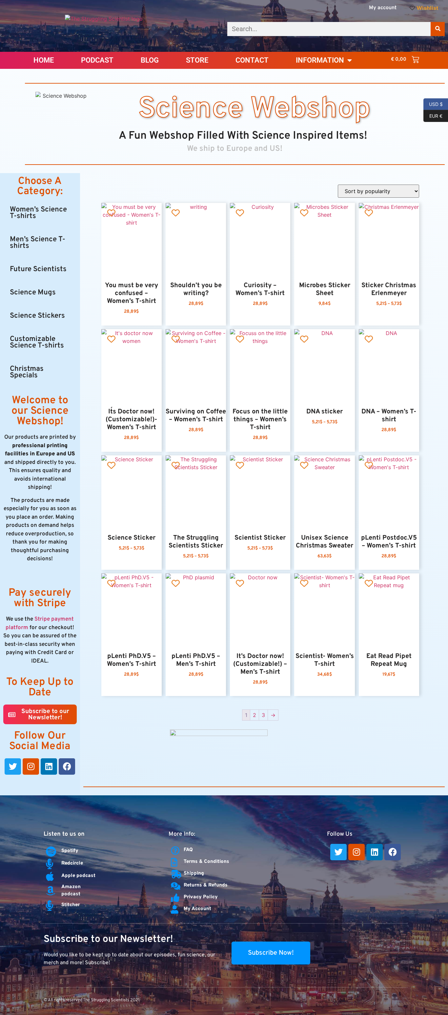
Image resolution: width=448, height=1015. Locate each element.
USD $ (433, 103)
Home (43, 60)
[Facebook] (67, 766)
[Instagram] (31, 766)
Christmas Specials (27, 372)
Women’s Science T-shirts (38, 213)
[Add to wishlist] (111, 213)
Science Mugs (33, 292)
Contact (252, 60)
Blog (150, 60)
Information (320, 60)
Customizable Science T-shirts (37, 342)
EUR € (432, 115)
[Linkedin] (49, 766)
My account (383, 8)
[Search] (438, 29)
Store (197, 60)
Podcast (97, 60)
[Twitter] (13, 766)
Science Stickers (37, 315)
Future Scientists (38, 269)
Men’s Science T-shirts (37, 242)
